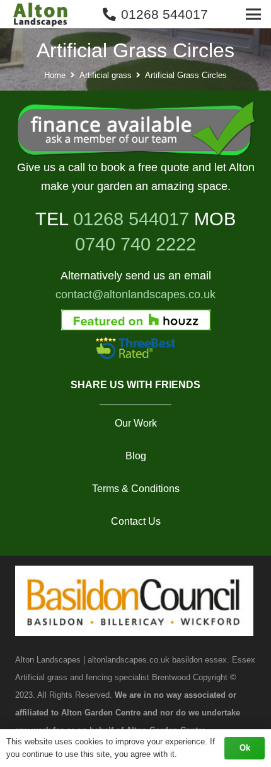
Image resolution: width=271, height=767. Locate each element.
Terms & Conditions (136, 488)
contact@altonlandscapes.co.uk (135, 294)
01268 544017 (131, 219)
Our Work (136, 423)
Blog (135, 456)
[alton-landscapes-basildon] (41, 14)
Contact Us (136, 521)
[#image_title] (135, 130)
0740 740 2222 (135, 244)
